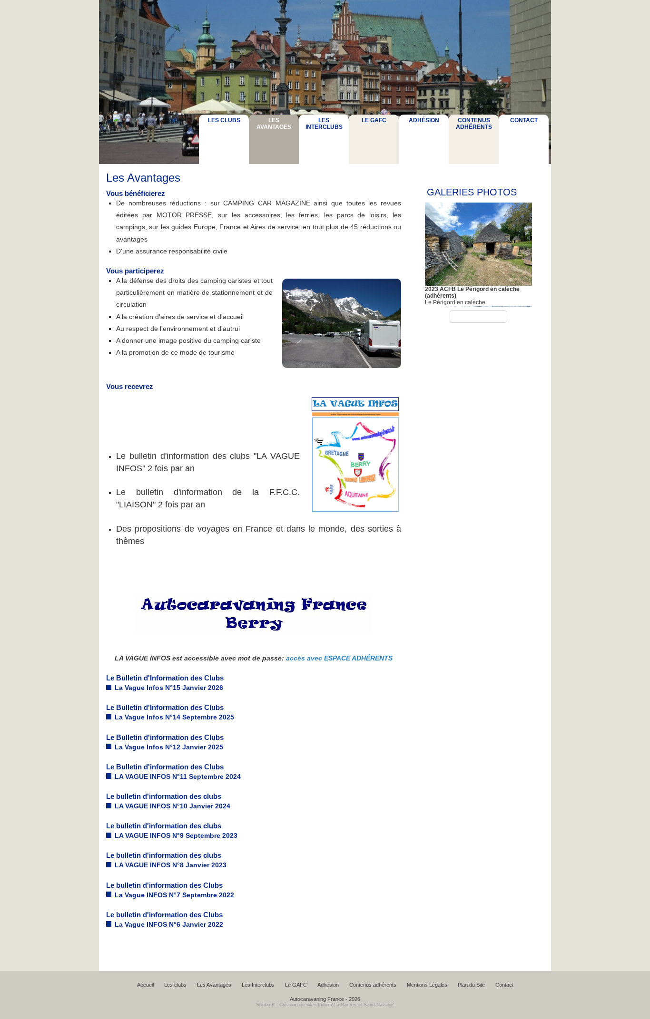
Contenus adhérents (372, 985)
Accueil (145, 985)
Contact (504, 985)
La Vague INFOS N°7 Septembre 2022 (174, 895)
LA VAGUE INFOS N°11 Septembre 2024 (178, 776)
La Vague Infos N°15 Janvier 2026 (169, 687)
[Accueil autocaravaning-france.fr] (147, 139)
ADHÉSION (424, 120)
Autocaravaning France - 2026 (325, 999)
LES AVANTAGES (273, 123)
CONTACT (524, 120)
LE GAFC (374, 120)
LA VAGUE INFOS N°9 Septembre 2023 (176, 835)
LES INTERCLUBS (324, 123)
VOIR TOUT (478, 316)
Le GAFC (296, 985)
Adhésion (328, 985)
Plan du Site (471, 985)
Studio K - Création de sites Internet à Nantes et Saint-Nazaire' (325, 1004)
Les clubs (175, 985)
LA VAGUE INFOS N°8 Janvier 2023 (171, 865)
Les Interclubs (258, 985)
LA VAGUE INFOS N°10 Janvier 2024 (172, 806)
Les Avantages (214, 985)
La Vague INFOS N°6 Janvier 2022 (169, 924)
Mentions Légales (427, 985)
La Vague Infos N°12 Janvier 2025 (169, 747)
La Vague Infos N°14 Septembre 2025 (174, 717)
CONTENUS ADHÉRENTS (474, 123)
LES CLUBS (224, 120)
